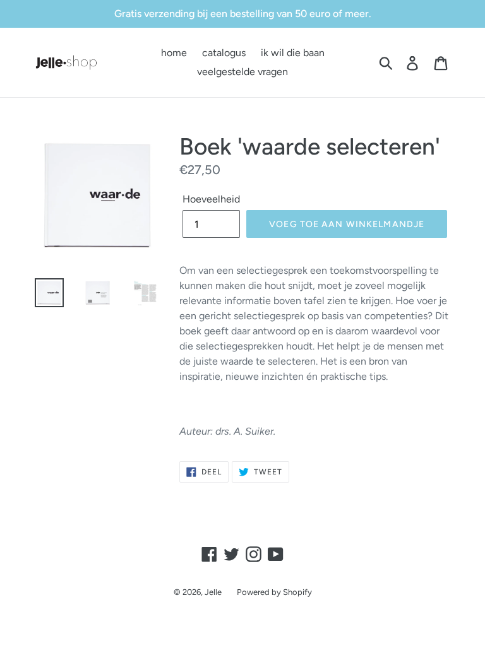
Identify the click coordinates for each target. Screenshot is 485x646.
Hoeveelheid (211, 199)
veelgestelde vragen (242, 72)
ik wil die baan (293, 53)
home (174, 53)
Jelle (213, 592)
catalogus (224, 53)
